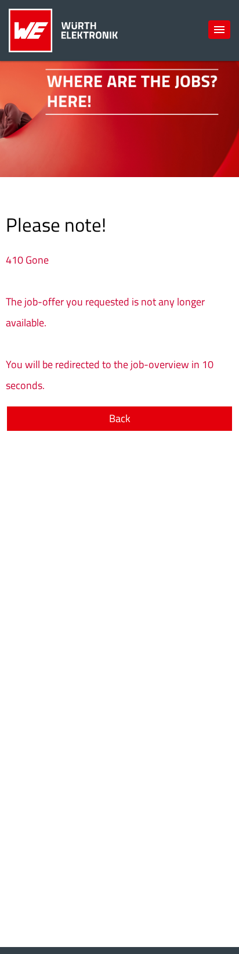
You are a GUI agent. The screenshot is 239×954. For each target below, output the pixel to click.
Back (120, 418)
